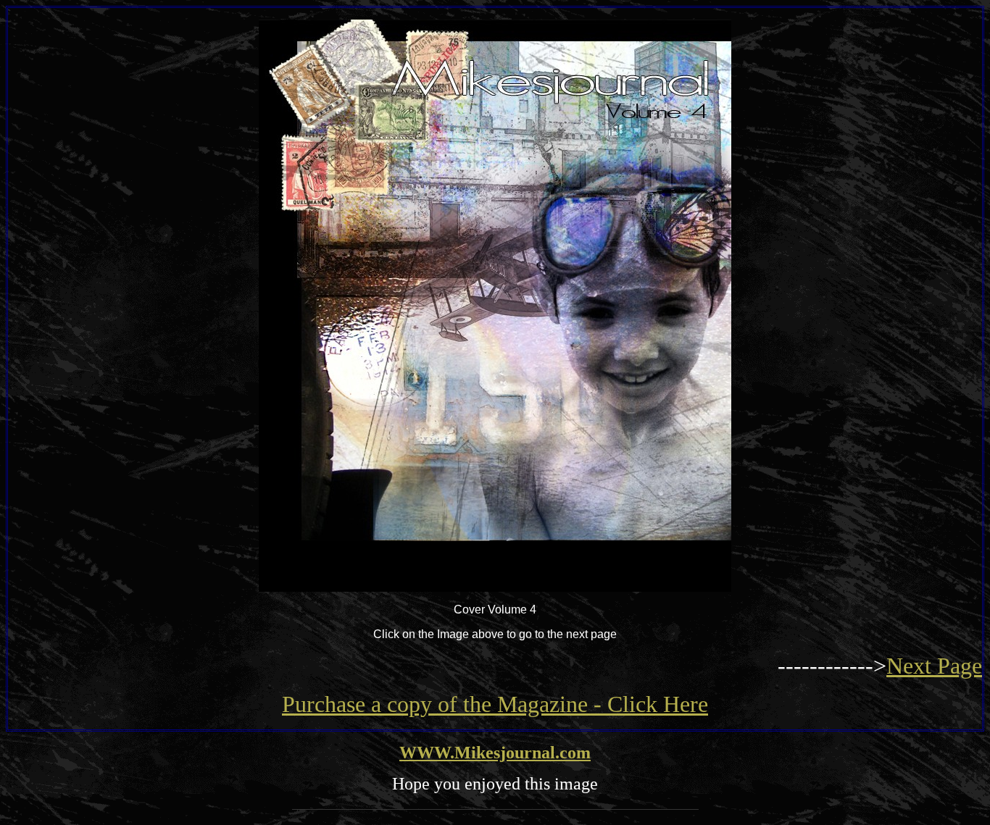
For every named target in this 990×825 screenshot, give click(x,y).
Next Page (934, 666)
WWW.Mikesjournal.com (495, 752)
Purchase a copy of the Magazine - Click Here (495, 704)
